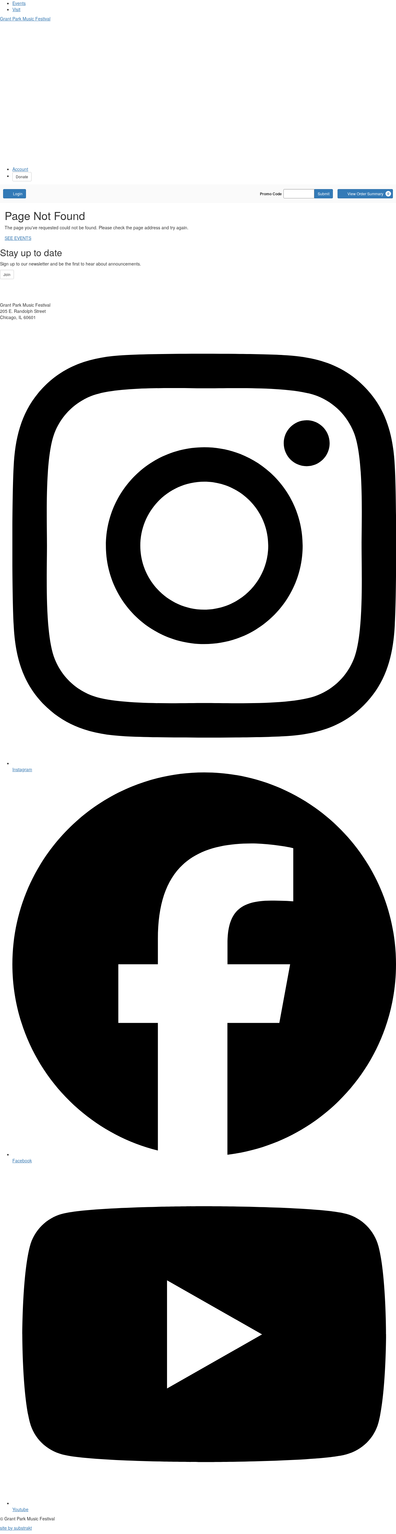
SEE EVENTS (18, 238)
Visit (16, 9)
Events (19, 3)
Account (20, 169)
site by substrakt (16, 1528)
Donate (22, 176)
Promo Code (271, 194)
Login (18, 193)
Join (7, 274)
